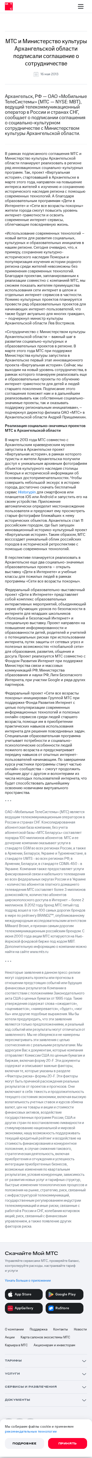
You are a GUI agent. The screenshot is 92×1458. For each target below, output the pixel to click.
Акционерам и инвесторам (54, 1345)
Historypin (27, 492)
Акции (10, 1337)
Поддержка (38, 1329)
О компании (14, 1329)
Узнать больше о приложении (28, 1280)
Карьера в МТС (16, 1345)
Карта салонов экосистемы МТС (45, 1337)
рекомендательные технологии (31, 1431)
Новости (80, 1329)
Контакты (60, 1329)
